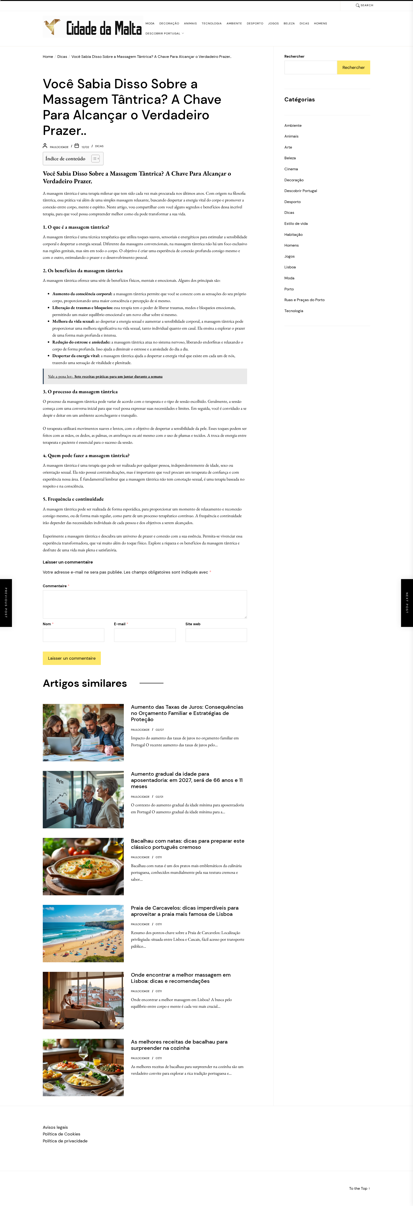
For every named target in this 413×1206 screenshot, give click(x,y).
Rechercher (294, 56)
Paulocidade (59, 147)
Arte (288, 147)
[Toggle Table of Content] (93, 159)
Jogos (273, 23)
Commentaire (56, 586)
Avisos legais (55, 1127)
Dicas (304, 23)
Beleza (289, 23)
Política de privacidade (65, 1141)
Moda (150, 23)
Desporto (255, 23)
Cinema (291, 168)
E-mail (121, 624)
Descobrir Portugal (163, 33)
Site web (193, 624)
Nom (48, 624)
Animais (190, 23)
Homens (320, 23)
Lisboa (290, 267)
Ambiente (234, 23)
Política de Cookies (61, 1134)
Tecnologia (212, 23)
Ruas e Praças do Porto (304, 299)
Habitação (293, 234)
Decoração (169, 23)
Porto (289, 289)
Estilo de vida (296, 223)
